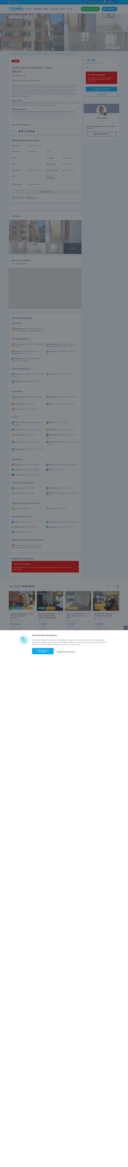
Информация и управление (66, 652)
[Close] (126, 628)
